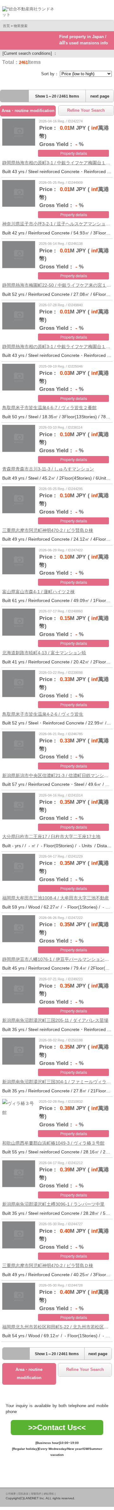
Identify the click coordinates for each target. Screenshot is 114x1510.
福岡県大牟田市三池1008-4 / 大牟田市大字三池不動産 (55, 897)
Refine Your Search (86, 110)
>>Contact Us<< (57, 1427)
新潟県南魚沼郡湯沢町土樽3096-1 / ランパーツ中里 (53, 1204)
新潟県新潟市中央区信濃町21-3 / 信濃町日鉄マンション (57, 775)
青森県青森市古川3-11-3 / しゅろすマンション (48, 468)
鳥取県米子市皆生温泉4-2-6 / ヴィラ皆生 (42, 714)
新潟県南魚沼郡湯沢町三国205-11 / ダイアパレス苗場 (55, 1020)
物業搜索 (21, 26)
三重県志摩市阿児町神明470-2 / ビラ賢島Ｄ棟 (47, 530)
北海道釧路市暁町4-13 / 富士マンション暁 (44, 652)
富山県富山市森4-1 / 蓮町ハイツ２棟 (38, 591)
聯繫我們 (36, 1493)
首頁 (6, 26)
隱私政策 (23, 1493)
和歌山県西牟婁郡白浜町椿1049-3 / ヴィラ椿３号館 (53, 1143)
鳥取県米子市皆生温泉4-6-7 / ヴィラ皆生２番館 (49, 407)
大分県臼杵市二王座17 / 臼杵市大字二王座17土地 (51, 836)
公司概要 (11, 1493)
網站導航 (49, 1493)
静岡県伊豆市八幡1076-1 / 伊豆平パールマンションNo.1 (58, 959)
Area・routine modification (28, 110)
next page (99, 96)
